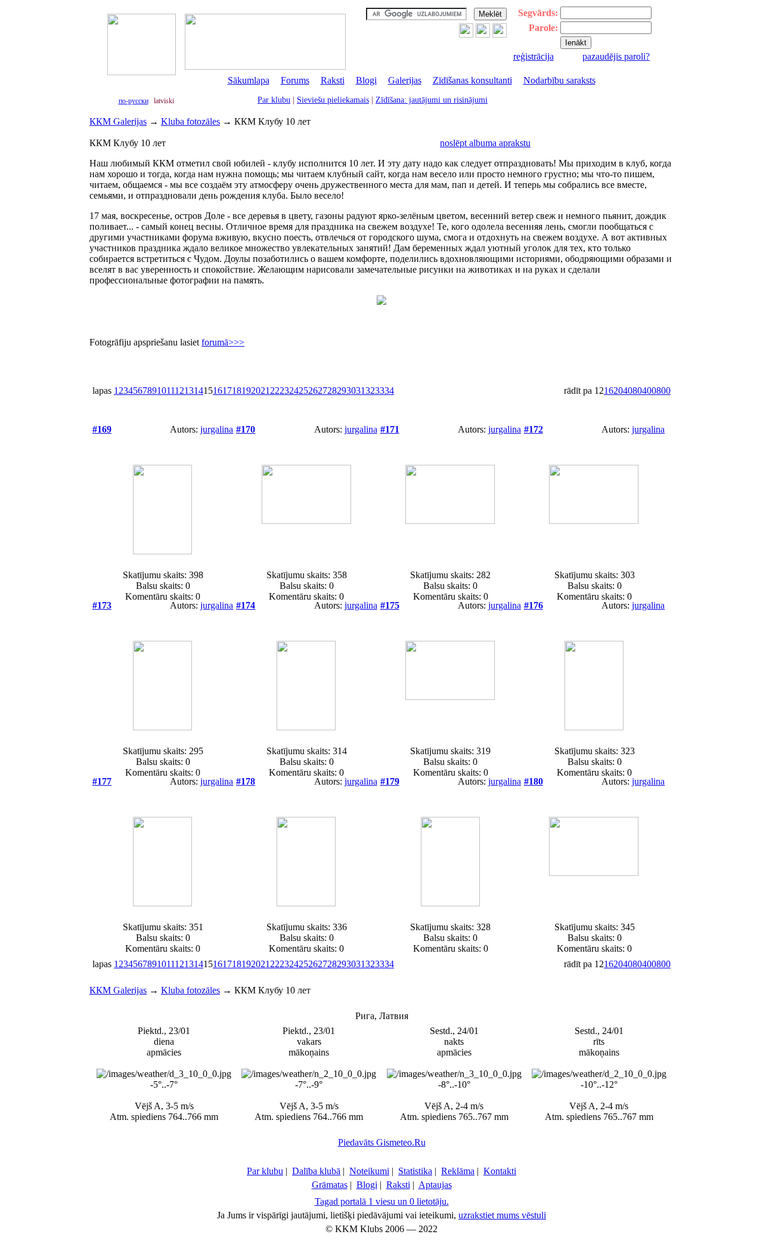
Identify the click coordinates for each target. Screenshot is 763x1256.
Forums (295, 80)
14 (198, 390)
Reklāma (457, 1171)
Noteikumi (369, 1171)
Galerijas (404, 80)
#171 (389, 429)
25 (303, 390)
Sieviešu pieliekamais (333, 99)
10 (161, 390)
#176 (533, 605)
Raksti (333, 80)
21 (265, 390)
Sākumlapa (248, 80)
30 (351, 390)
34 (389, 390)
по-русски (133, 101)
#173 (101, 605)
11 (170, 390)
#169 (101, 429)
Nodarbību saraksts (559, 80)
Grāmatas (330, 1185)
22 (275, 390)
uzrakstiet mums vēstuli (502, 1215)
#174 (245, 605)
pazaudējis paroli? (616, 56)
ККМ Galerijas (118, 121)
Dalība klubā (316, 1171)
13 (189, 390)
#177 (101, 781)
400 (649, 390)
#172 (533, 429)
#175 (389, 605)
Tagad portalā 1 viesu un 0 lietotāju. (382, 1201)
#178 (245, 781)
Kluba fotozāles (190, 121)
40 (627, 390)
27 (322, 390)
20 (255, 390)
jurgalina (216, 429)
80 (637, 390)
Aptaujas (435, 1185)
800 (663, 390)
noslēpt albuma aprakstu (485, 143)
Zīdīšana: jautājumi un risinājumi (432, 99)
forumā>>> (222, 342)
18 (236, 390)
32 (370, 390)
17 (227, 390)
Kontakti (499, 1171)
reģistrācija (533, 56)
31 (360, 390)
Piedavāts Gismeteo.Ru (382, 1142)
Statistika (415, 1171)
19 (246, 390)
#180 (533, 781)
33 (379, 390)
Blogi (366, 80)
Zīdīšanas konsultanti (472, 80)
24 (294, 390)
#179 (389, 781)
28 (332, 390)
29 (341, 390)
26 (313, 390)
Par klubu (274, 99)
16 (217, 390)
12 (179, 390)
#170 (245, 429)
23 (284, 390)
